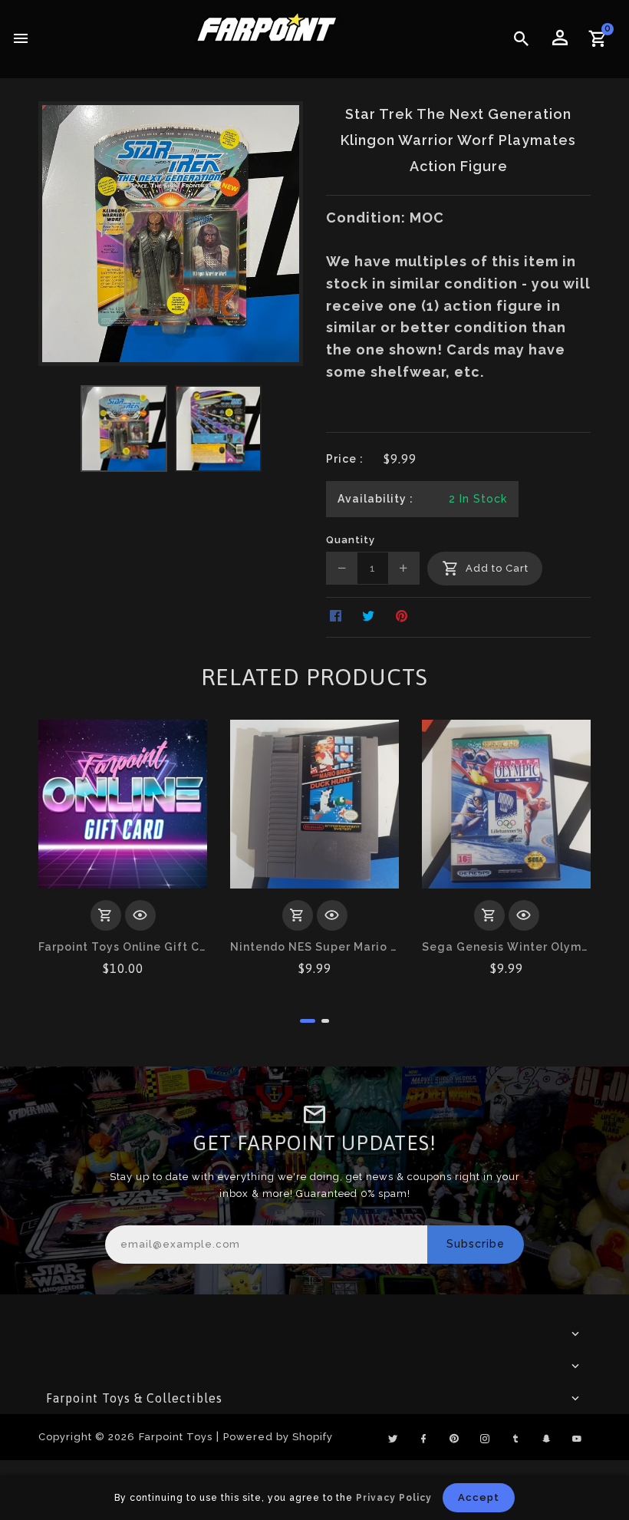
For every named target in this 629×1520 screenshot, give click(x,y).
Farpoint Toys (175, 1437)
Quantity (350, 540)
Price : (345, 459)
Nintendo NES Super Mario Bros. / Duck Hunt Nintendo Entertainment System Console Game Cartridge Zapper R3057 (314, 947)
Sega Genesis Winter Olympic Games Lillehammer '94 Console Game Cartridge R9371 (506, 947)
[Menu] (21, 39)
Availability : (375, 499)
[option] (124, 428)
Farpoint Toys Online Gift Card (122, 947)
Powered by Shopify (278, 1437)
